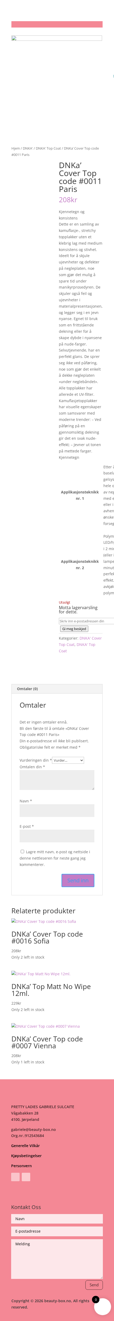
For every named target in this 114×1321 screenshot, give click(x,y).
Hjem (15, 148)
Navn (26, 800)
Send (94, 1284)
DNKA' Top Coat (48, 148)
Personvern (21, 1165)
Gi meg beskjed (74, 628)
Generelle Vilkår (25, 1145)
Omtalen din (32, 766)
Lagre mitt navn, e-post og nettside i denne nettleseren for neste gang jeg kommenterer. (55, 858)
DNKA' (28, 148)
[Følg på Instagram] (26, 1177)
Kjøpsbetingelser (26, 1155)
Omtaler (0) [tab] (27, 688)
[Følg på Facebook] (15, 1177)
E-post (27, 826)
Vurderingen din (36, 760)
